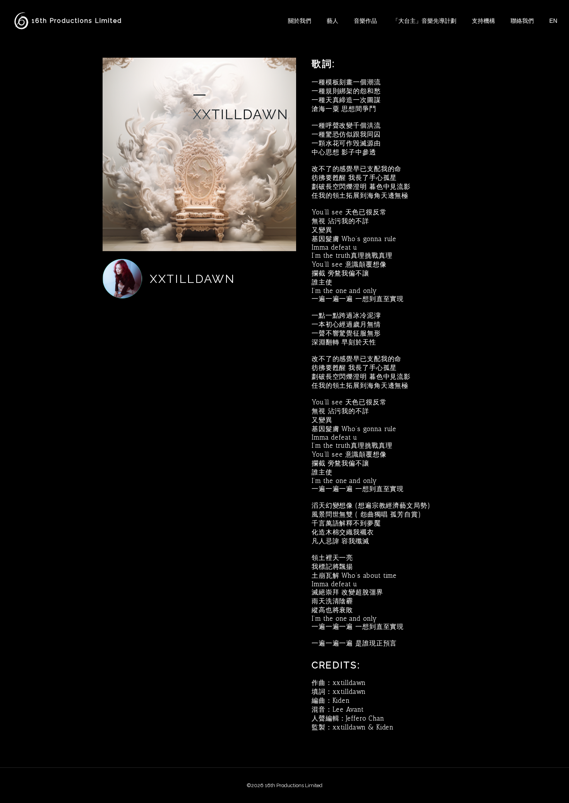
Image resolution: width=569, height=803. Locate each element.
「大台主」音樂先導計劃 (424, 20)
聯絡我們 (522, 20)
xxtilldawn (192, 279)
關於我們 (299, 20)
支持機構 (483, 20)
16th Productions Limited (77, 20)
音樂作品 (365, 20)
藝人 (332, 20)
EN (553, 20)
